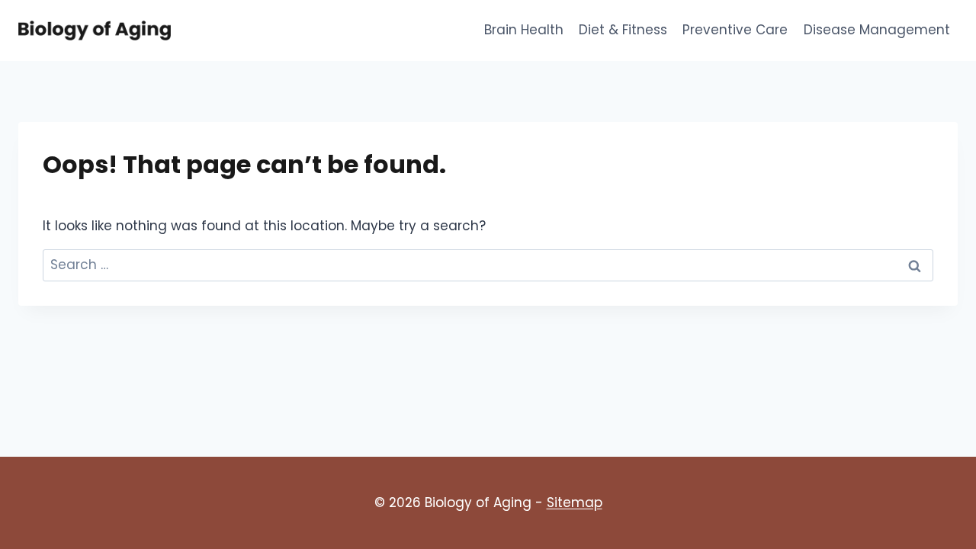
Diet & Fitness (623, 30)
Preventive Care (735, 30)
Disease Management (877, 30)
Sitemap (574, 502)
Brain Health (523, 30)
